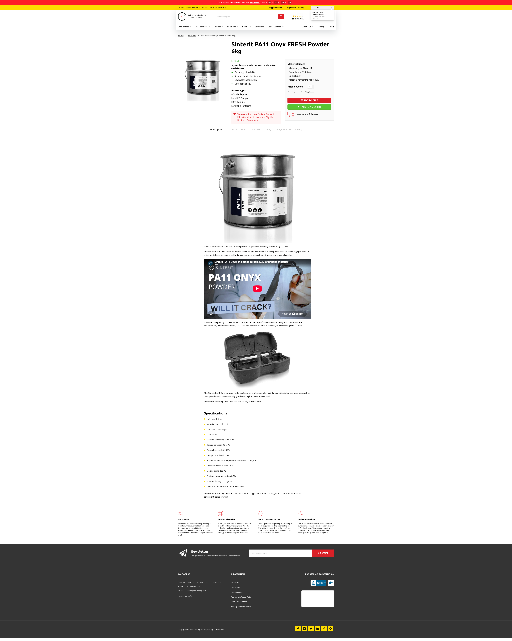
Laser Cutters (274, 26)
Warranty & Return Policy (241, 597)
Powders (192, 35)
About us (306, 26)
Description (216, 129)
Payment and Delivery (289, 129)
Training (320, 26)
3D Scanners (201, 26)
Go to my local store (319, 16)
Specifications (237, 129)
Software (259, 26)
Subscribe (322, 553)
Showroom (235, 587)
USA (317, 7)
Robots (217, 26)
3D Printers (183, 26)
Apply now (310, 92)
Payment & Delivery (295, 7)
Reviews (255, 129)
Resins (245, 26)
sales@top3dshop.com (196, 590)
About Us (235, 582)
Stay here (316, 18)
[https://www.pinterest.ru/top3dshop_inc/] (330, 628)
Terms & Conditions (239, 602)
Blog (331, 26)
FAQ (268, 129)
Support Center (275, 7)
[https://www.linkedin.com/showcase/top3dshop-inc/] (317, 628)
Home (180, 35)
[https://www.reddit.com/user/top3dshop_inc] (324, 628)
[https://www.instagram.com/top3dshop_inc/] (304, 628)
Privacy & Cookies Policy (241, 606)
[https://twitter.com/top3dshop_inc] (311, 628)
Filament (231, 26)
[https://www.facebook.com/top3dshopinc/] (298, 628)
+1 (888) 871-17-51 (196, 7)
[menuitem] (184, 26)
